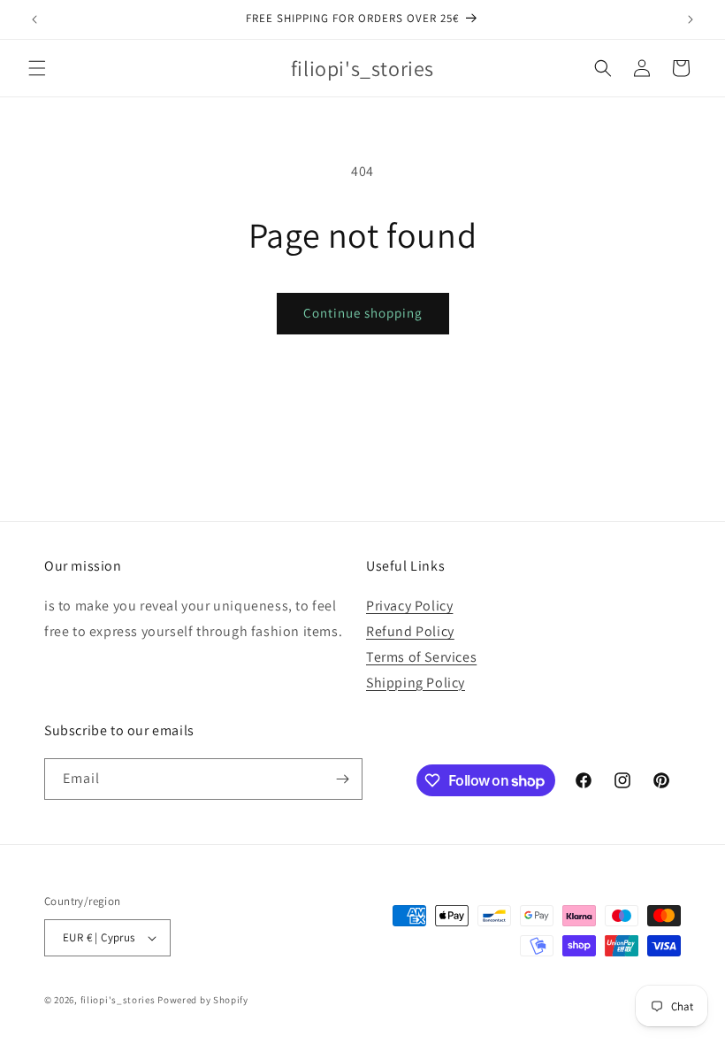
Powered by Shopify (202, 1000)
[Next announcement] (690, 19)
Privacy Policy (409, 605)
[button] (37, 68)
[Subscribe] (342, 779)
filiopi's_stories (118, 1000)
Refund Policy (410, 631)
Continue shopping (363, 312)
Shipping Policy (415, 682)
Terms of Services (421, 657)
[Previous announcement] (34, 19)
